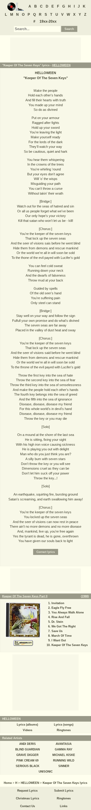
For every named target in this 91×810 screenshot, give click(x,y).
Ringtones (64, 730)
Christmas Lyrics (27, 798)
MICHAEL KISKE (63, 755)
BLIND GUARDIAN (27, 749)
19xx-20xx (48, 21)
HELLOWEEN (61, 65)
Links (63, 806)
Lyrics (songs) (63, 724)
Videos (27, 730)
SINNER (63, 766)
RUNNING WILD (63, 760)
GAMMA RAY (63, 749)
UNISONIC (46, 771)
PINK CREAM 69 (27, 760)
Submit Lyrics (63, 790)
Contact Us (27, 806)
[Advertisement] (45, 48)
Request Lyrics (27, 790)
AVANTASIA (64, 744)
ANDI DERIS (27, 744)
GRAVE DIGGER (27, 755)
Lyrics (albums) (27, 724)
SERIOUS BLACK (27, 766)
